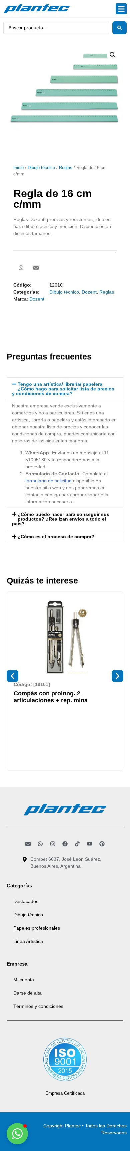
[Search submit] (119, 27)
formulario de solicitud (48, 480)
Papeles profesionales (36, 928)
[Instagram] (52, 843)
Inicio (18, 167)
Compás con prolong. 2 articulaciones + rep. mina (51, 697)
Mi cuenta (23, 979)
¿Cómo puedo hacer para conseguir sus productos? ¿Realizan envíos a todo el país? (60, 519)
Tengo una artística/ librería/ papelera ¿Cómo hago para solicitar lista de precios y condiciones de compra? (63, 388)
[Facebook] (65, 843)
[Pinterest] (102, 843)
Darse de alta (27, 993)
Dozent (89, 292)
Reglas (65, 167)
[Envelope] (28, 843)
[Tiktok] (77, 843)
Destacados (25, 901)
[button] (121, 8)
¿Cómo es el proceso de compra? (56, 536)
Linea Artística (28, 941)
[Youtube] (89, 843)
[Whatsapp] (40, 843)
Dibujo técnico (41, 167)
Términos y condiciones (38, 1006)
